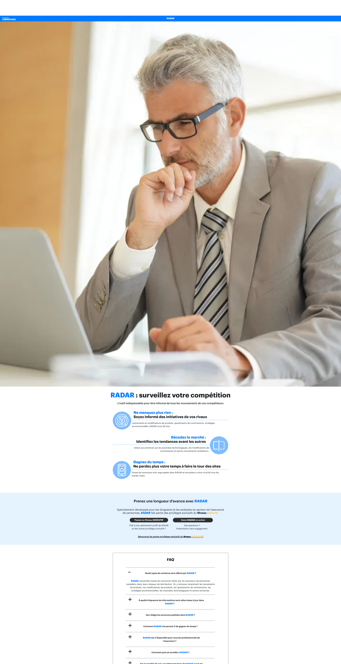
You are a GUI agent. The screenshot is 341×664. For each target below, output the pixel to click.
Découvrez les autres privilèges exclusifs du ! (170, 537)
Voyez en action (193, 520)
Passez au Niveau (149, 520)
